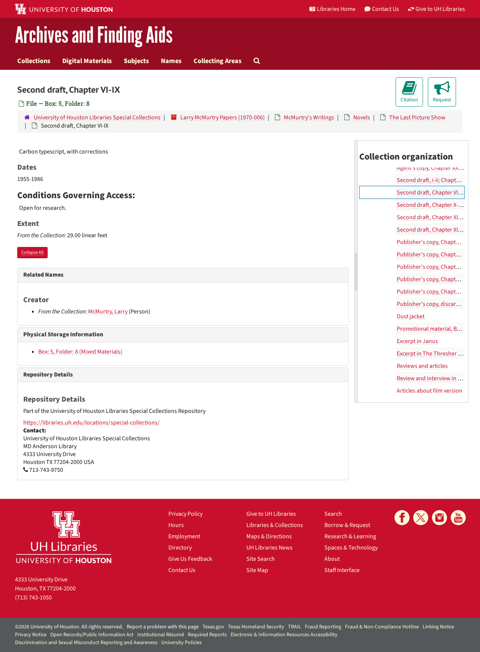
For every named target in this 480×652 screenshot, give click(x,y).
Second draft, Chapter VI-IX (430, 192)
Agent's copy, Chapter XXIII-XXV (435, 168)
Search (333, 514)
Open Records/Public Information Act (92, 634)
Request (442, 100)
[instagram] (439, 517)
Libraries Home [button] (336, 9)
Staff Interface (342, 570)
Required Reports (207, 634)
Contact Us (181, 570)
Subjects (136, 61)
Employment (184, 536)
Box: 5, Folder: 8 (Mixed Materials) (80, 352)
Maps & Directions (269, 536)
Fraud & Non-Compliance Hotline (382, 627)
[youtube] (458, 517)
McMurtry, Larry (108, 311)
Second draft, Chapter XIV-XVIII (435, 217)
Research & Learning (350, 536)
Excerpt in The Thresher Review (436, 353)
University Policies (181, 642)
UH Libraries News (269, 548)
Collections (33, 61)
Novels (361, 117)
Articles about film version (429, 391)
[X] (420, 517)
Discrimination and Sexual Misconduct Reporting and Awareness (86, 642)
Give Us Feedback (190, 559)
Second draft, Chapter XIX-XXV (434, 230)
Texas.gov (213, 627)
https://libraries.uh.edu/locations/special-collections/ (91, 423)
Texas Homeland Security (256, 627)
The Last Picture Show (417, 117)
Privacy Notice (30, 634)
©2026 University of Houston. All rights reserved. (69, 627)
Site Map (257, 570)
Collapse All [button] (32, 252)
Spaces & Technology (351, 548)
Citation (409, 100)
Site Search (260, 559)
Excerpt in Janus (417, 341)
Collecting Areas (218, 61)
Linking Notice (438, 627)
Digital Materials (87, 61)
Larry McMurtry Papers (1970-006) (222, 117)
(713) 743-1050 (33, 597)
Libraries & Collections (274, 525)
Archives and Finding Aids (93, 35)
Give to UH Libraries (271, 514)
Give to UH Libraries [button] (440, 9)
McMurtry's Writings (309, 117)
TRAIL (294, 627)
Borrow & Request (347, 525)
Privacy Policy (185, 514)
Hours (176, 525)
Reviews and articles (422, 366)
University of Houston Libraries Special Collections (97, 117)
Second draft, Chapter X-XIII (431, 205)
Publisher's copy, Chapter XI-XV (435, 267)
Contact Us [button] (385, 9)
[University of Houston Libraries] (63, 536)
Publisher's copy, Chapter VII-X (435, 254)
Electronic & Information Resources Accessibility (284, 634)
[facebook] (402, 517)
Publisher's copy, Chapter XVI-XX (437, 279)
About (332, 559)
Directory (180, 548)
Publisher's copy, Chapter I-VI (433, 242)
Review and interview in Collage (436, 378)
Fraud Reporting (323, 627)
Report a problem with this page (163, 627)
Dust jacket (410, 316)
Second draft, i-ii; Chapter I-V (433, 180)
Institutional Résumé (160, 634)
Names (171, 61)
